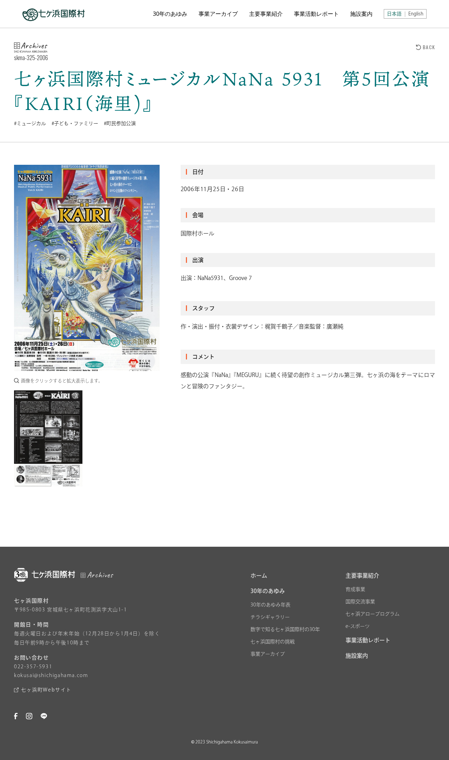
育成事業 (355, 589)
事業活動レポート (316, 14)
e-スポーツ (358, 626)
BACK (429, 47)
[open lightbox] (87, 268)
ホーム (258, 575)
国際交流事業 (360, 601)
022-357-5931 (33, 666)
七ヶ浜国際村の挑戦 (272, 641)
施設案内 (361, 14)
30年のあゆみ (170, 14)
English (415, 13)
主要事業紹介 (266, 14)
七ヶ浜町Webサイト (46, 689)
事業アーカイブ (218, 14)
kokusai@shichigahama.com (51, 675)
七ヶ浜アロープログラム (373, 613)
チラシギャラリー (270, 617)
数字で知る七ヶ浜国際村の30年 (285, 629)
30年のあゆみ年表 (270, 604)
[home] (53, 14)
